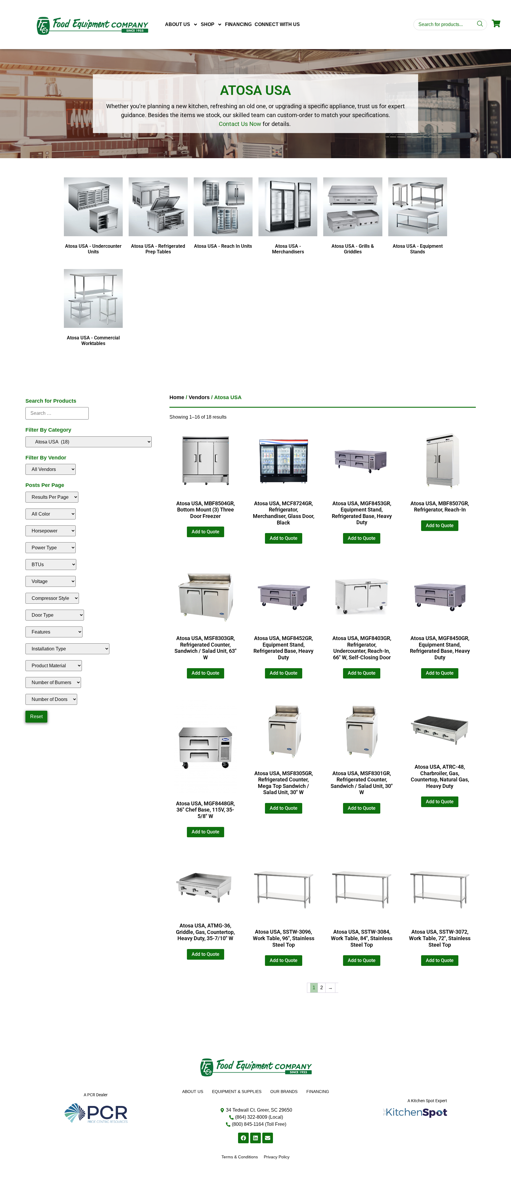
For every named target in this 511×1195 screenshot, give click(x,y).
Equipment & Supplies (236, 1091)
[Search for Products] (57, 413)
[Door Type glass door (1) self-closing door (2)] (54, 615)
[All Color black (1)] (50, 514)
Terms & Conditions (239, 1156)
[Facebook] (243, 1138)
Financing (238, 24)
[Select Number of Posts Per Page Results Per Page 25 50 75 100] (51, 497)
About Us (177, 24)
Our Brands (283, 1091)
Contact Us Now (240, 123)
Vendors (199, 397)
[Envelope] (267, 1138)
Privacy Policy (277, 1156)
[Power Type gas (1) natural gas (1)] (50, 547)
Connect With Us (277, 24)
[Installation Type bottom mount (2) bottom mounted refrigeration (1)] (67, 648)
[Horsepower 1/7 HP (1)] (50, 530)
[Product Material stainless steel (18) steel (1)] (53, 665)
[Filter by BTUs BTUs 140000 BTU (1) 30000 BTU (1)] (50, 564)
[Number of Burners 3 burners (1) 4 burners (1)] (53, 682)
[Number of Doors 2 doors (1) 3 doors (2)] (51, 699)
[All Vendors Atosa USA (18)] (50, 469)
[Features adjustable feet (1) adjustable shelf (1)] (54, 631)
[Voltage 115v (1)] (50, 581)
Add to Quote (205, 532)
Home (176, 397)
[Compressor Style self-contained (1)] (52, 598)
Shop (207, 24)
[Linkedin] (255, 1138)
